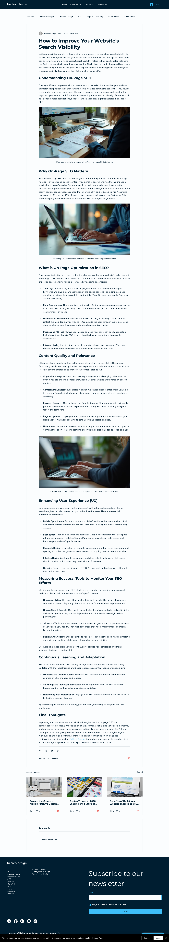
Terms (9, 889)
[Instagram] (9, 921)
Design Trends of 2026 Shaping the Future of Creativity (83, 802)
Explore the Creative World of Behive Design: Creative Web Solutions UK (43, 802)
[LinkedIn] (22, 921)
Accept (158, 938)
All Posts (30, 16)
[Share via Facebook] (40, 750)
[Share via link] (58, 750)
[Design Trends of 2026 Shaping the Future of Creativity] (84, 787)
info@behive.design (31, 934)
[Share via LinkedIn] (52, 750)
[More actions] (128, 33)
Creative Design (66, 16)
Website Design (46, 16)
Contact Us (11, 891)
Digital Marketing (95, 16)
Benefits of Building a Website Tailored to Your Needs (124, 802)
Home (9, 872)
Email (91, 893)
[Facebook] (16, 921)
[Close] (166, 938)
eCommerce (113, 16)
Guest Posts (129, 16)
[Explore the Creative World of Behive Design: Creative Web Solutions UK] (44, 787)
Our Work (11, 884)
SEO (80, 16)
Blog (9, 886)
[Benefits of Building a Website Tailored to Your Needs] (125, 787)
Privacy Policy (97, 938)
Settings (147, 938)
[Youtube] (29, 921)
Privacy (10, 894)
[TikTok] (35, 921)
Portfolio (10, 881)
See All (140, 772)
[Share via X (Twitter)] (46, 750)
